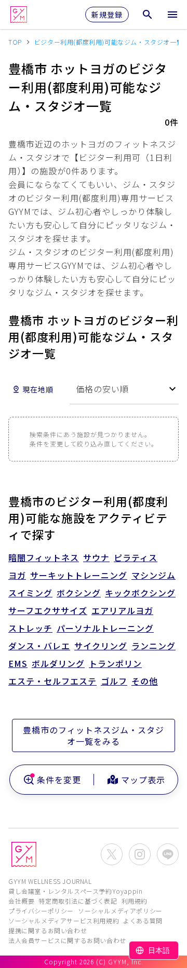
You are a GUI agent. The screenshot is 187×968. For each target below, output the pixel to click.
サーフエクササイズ (47, 610)
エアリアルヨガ (122, 610)
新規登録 (107, 14)
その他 (144, 681)
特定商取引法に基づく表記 (77, 900)
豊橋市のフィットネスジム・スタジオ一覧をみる (93, 735)
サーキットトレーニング (78, 575)
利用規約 (135, 900)
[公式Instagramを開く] (140, 854)
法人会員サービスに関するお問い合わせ (67, 940)
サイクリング (100, 645)
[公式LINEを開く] (168, 854)
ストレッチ (30, 628)
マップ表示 (143, 779)
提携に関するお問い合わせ (47, 930)
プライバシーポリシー (41, 910)
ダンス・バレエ (39, 645)
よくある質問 (143, 920)
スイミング (30, 593)
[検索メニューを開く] (147, 14)
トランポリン (115, 663)
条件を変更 (59, 779)
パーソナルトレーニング (105, 628)
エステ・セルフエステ (52, 681)
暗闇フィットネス (43, 557)
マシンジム (153, 575)
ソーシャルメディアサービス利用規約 (63, 920)
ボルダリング (58, 663)
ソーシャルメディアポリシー (120, 910)
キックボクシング (140, 593)
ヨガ (17, 575)
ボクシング (79, 593)
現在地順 (38, 389)
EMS (18, 663)
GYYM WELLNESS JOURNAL (50, 881)
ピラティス (135, 557)
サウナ (96, 557)
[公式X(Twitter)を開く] (112, 854)
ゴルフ (114, 681)
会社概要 (21, 900)
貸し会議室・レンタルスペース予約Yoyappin (75, 891)
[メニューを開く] (172, 14)
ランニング (153, 645)
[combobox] (124, 389)
